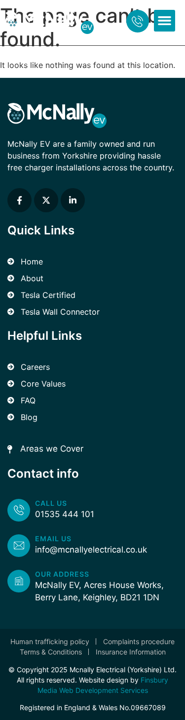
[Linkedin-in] (73, 200)
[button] (165, 21)
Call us (51, 503)
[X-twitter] (46, 200)
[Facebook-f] (19, 200)
